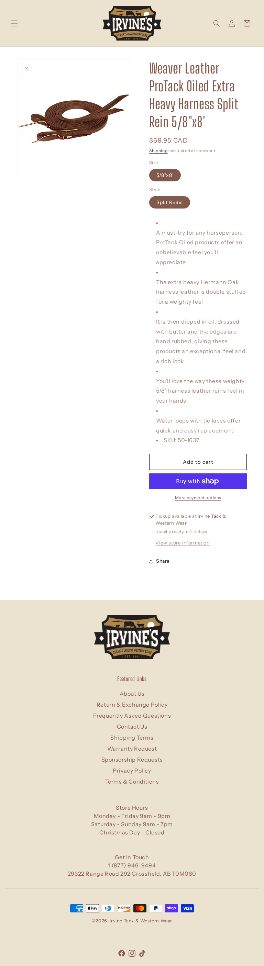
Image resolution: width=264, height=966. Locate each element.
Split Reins (169, 202)
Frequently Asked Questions (132, 715)
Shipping (158, 150)
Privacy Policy (132, 770)
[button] (14, 23)
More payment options (198, 497)
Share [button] (163, 561)
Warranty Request (132, 748)
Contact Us (132, 726)
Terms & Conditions (132, 781)
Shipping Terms (131, 737)
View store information (182, 543)
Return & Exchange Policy (132, 704)
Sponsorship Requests (132, 759)
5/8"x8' (165, 175)
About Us (132, 693)
